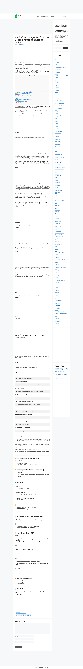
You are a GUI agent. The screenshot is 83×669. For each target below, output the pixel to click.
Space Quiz (57, 282)
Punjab (56, 260)
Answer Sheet (57, 72)
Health (56, 172)
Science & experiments (59, 275)
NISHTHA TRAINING (59, 244)
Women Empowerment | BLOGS (61, 313)
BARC (56, 85)
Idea (56, 197)
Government (57, 164)
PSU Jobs (57, 257)
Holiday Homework (58, 190)
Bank (56, 83)
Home (38, 16)
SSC (56, 285)
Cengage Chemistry (59, 100)
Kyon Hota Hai (57, 218)
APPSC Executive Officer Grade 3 (61, 75)
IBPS (56, 193)
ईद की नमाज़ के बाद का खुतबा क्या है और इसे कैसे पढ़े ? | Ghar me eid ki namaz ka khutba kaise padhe (32, 91)
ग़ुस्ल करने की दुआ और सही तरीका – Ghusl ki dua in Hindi (23, 615)
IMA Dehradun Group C (59, 200)
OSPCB (56, 249)
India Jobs (57, 203)
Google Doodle (58, 162)
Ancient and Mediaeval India (60, 67)
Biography (57, 90)
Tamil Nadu (57, 290)
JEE (55, 213)
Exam (56, 152)
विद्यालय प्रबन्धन (57, 321)
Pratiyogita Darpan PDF (59, 252)
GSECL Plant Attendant (59, 169)
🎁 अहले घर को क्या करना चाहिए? (20, 102)
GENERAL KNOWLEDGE (59, 157)
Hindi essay (57, 180)
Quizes (56, 262)
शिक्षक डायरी (57, 323)
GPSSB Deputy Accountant (60, 167)
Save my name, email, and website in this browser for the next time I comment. (31, 643)
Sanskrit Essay (58, 270)
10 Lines (56, 59)
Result (56, 269)
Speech (56, 283)
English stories (58, 144)
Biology (56, 92)
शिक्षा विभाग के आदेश (58, 324)
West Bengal (57, 308)
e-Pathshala (57, 138)
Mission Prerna (58, 231)
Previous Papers (44, 16)
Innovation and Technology (60, 206)
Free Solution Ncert (58, 154)
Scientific (56, 277)
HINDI (56, 177)
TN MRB (56, 295)
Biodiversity (57, 88)
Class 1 (56, 111)
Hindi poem (57, 183)
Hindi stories (57, 185)
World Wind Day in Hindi (59, 371)
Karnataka (57, 215)
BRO (56, 97)
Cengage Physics (58, 105)
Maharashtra (57, 223)
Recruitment (57, 265)
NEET (56, 239)
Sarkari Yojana (57, 274)
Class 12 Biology (58, 115)
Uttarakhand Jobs (58, 305)
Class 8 (56, 126)
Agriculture (57, 62)
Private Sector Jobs (58, 256)
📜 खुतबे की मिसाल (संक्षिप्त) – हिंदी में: (21, 101)
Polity (56, 251)
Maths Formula (58, 226)
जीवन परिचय (57, 318)
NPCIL (56, 246)
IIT (55, 198)
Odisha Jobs (57, 247)
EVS (56, 151)
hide (33, 75)
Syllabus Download (58, 288)
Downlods (57, 134)
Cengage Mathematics (59, 103)
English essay (57, 139)
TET (55, 293)
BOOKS (56, 95)
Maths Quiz (57, 228)
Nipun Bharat (57, 242)
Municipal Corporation (59, 238)
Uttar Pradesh (57, 303)
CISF (56, 110)
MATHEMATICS (58, 224)
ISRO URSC (57, 211)
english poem (57, 142)
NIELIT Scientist (58, 241)
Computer (57, 128)
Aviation (56, 80)
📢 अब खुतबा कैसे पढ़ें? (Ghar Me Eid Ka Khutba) (23, 99)
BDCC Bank (57, 87)
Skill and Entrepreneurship (60, 280)
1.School (56, 57)
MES (56, 229)
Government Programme (59, 165)
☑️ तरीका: (17, 100)
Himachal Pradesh (58, 175)
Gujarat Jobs (57, 170)
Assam (56, 77)
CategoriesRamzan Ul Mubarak (21, 613)
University (57, 298)
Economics (64, 16)
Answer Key (57, 70)
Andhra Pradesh (58, 69)
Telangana (57, 292)
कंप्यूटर (56, 316)
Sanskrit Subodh (58, 272)
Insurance (57, 208)
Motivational (52, 16)
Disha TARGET (58, 133)
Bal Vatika (57, 82)
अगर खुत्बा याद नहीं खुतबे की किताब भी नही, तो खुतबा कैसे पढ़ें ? (24, 92)
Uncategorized (58, 297)
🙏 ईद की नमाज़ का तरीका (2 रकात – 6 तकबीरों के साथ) (24, 95)
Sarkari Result (22, 16)
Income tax (57, 201)
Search (66, 48)
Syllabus (56, 287)
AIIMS (56, 64)
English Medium (58, 141)
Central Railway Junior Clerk (60, 106)
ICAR (56, 195)
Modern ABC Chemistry (59, 233)
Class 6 (56, 123)
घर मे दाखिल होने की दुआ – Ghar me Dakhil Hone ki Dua (23, 614)
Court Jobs (57, 129)
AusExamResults (58, 79)
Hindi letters (57, 182)
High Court (57, 174)
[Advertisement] (29, 6)
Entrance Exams (58, 146)
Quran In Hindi (18, 612)
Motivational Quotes (59, 236)
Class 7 (56, 124)
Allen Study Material (59, 65)
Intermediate (57, 210)
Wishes (56, 310)
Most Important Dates (59, 234)
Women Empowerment (59, 311)
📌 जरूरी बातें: (17, 94)
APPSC (56, 74)
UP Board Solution (58, 300)
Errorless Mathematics (59, 147)
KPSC (56, 216)
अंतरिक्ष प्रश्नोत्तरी (57, 315)
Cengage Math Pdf (58, 101)
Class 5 (56, 121)
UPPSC (56, 301)
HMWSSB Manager (58, 188)
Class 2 (56, 116)
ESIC (56, 149)
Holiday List (57, 192)
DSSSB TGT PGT (58, 136)
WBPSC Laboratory (58, 306)
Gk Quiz (56, 159)
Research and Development (60, 267)
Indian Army (57, 205)
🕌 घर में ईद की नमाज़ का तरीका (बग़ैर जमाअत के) (22, 93)
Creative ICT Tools (58, 131)
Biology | (56, 93)
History (58, 16)
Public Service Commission (60, 259)
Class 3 (56, 118)
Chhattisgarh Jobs (58, 108)
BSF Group (57, 98)
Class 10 (56, 113)
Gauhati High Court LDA (59, 156)
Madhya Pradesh (58, 221)
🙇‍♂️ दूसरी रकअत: (18, 98)
